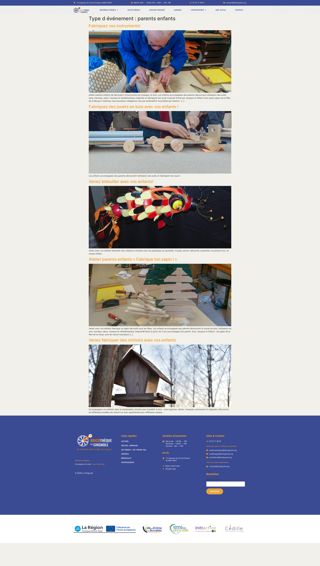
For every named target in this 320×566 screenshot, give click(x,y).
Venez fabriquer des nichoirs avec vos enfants (132, 340)
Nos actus (221, 10)
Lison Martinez (98, 464)
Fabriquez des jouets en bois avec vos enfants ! (133, 106)
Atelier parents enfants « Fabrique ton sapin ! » (133, 259)
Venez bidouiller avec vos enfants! (121, 181)
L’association (197, 10)
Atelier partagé (157, 10)
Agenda (178, 10)
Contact (239, 10)
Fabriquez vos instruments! (114, 25)
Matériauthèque (108, 10)
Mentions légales (82, 460)
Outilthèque (134, 10)
